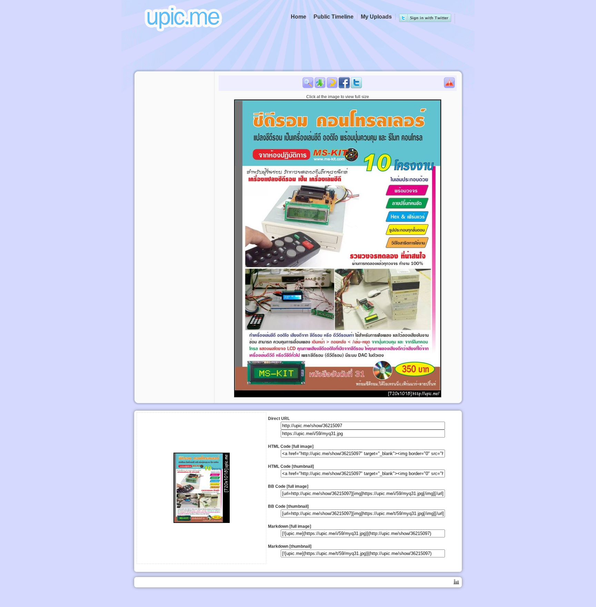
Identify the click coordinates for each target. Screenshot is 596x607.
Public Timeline (334, 17)
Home (298, 17)
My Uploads (376, 17)
